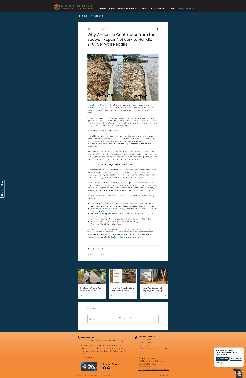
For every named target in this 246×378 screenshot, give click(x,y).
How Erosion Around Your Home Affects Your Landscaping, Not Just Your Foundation (91, 289)
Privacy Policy (164, 376)
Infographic (97, 15)
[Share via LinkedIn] (98, 249)
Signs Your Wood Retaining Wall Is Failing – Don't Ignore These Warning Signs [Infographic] (122, 289)
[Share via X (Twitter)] (93, 249)
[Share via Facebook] (88, 249)
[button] (166, 16)
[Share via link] (102, 249)
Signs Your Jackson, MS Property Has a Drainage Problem (153, 289)
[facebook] (104, 367)
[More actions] (157, 29)
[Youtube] (108, 367)
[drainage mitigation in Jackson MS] (154, 276)
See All (166, 265)
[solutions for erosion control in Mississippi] (92, 276)
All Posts (82, 15)
